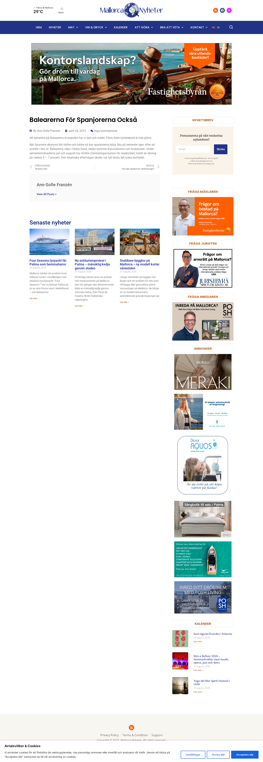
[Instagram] (229, 10)
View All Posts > (47, 194)
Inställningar (193, 754)
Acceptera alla (244, 754)
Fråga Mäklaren (203, 191)
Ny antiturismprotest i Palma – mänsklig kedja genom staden (92, 264)
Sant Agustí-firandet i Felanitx (213, 634)
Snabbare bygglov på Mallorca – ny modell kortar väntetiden (139, 264)
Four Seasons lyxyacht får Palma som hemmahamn (48, 262)
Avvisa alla (218, 754)
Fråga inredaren (203, 296)
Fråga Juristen (203, 243)
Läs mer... (198, 641)
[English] (213, 27)
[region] (131, 751)
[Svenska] (218, 27)
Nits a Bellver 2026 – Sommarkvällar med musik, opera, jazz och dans (211, 659)
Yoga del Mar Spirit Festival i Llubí (212, 682)
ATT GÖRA (142, 27)
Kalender (121, 27)
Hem (39, 27)
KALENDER (203, 623)
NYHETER (55, 27)
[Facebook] (222, 10)
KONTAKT (197, 27)
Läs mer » (34, 298)
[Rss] (215, 10)
